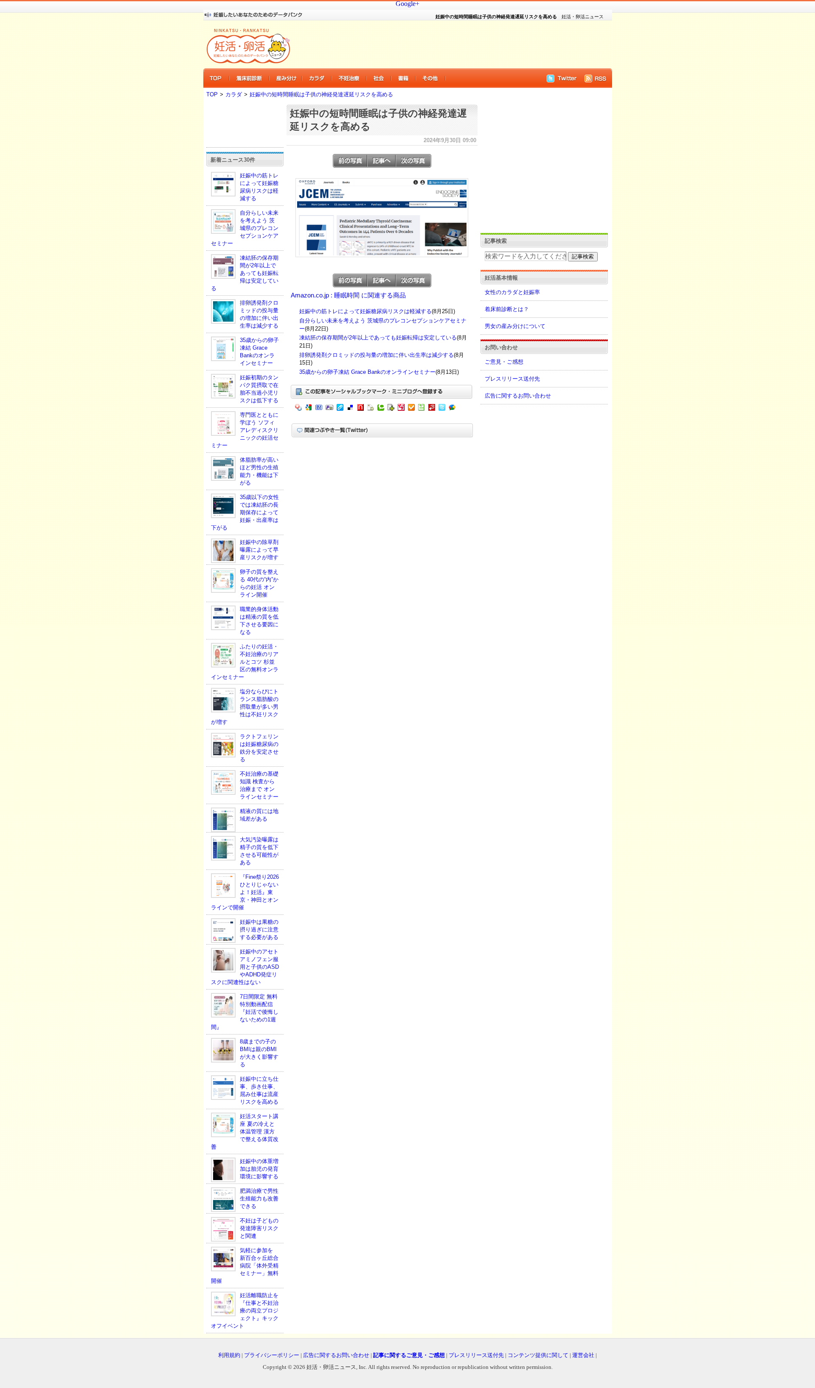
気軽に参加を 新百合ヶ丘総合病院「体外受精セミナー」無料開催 (244, 1265)
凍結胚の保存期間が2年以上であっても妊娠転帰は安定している (244, 273)
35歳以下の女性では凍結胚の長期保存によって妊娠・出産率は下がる (245, 512)
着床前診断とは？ (507, 309)
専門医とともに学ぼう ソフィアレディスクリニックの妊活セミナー (244, 430)
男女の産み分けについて (515, 326)
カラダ (233, 94)
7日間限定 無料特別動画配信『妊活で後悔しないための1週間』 (244, 1011)
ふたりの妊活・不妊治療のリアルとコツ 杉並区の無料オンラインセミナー (244, 661)
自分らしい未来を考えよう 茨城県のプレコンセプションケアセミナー (244, 228)
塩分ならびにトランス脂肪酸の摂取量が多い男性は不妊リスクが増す (244, 706)
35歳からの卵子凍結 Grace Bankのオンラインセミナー (367, 372)
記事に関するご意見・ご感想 (409, 1355)
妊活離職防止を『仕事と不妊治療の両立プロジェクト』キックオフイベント (244, 1310)
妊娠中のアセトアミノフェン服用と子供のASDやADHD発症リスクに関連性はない (245, 966)
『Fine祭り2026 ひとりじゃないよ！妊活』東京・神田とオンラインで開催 (245, 892)
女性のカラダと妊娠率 (512, 292)
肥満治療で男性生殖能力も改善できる (259, 1198)
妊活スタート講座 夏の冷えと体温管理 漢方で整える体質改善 (244, 1131)
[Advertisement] (445, 44)
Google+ (407, 3)
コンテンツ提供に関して (538, 1355)
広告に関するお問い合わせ (518, 396)
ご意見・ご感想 (504, 362)
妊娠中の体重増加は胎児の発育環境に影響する (259, 1169)
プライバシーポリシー (271, 1355)
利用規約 (229, 1355)
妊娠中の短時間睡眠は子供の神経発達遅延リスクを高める (321, 94)
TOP (212, 94)
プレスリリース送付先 (512, 379)
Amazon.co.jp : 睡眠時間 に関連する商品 (348, 295)
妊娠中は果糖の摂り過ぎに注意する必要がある (259, 929)
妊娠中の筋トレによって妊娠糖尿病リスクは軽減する (365, 311)
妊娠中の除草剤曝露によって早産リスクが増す (259, 550)
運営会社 (583, 1355)
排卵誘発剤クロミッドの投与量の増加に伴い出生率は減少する (376, 355)
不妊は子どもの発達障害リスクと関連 (259, 1228)
